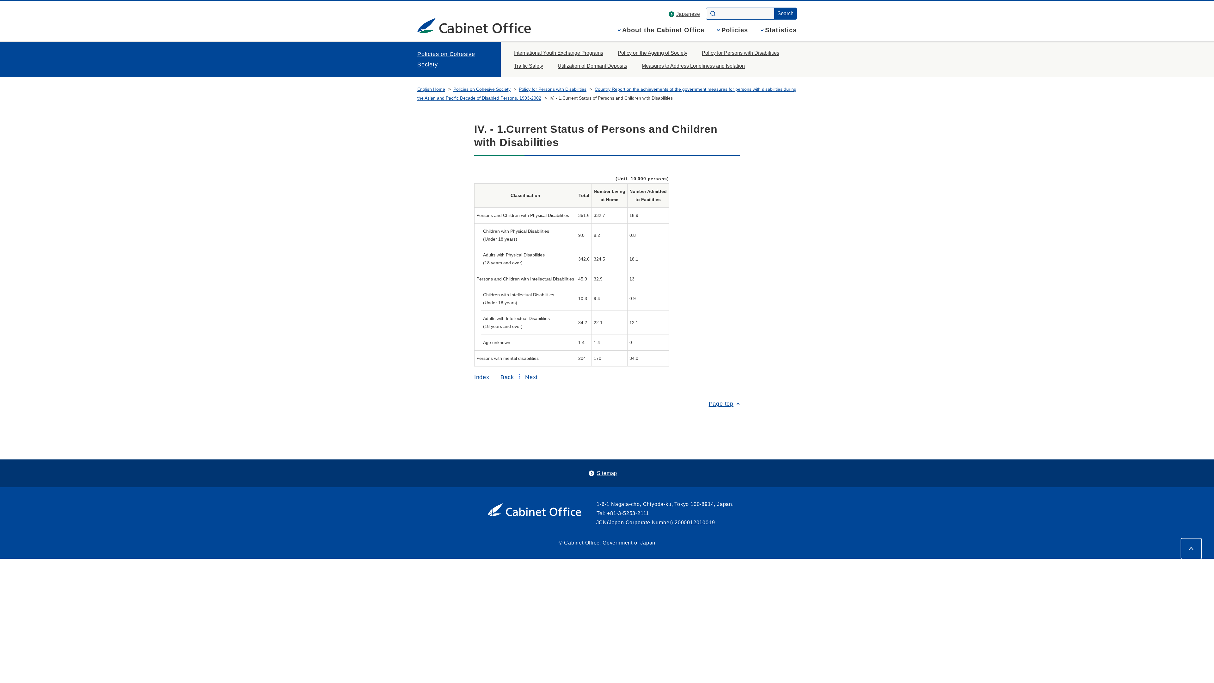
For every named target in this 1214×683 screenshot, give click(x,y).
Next (531, 377)
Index (481, 377)
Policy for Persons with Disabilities (740, 53)
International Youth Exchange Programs (558, 53)
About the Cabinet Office (663, 30)
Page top (721, 404)
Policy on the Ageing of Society (652, 53)
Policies (734, 30)
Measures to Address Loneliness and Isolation (693, 66)
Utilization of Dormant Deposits (592, 66)
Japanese (688, 14)
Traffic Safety (528, 66)
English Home (431, 89)
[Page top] (1191, 548)
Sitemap (607, 473)
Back (507, 377)
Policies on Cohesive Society (446, 59)
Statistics (781, 30)
